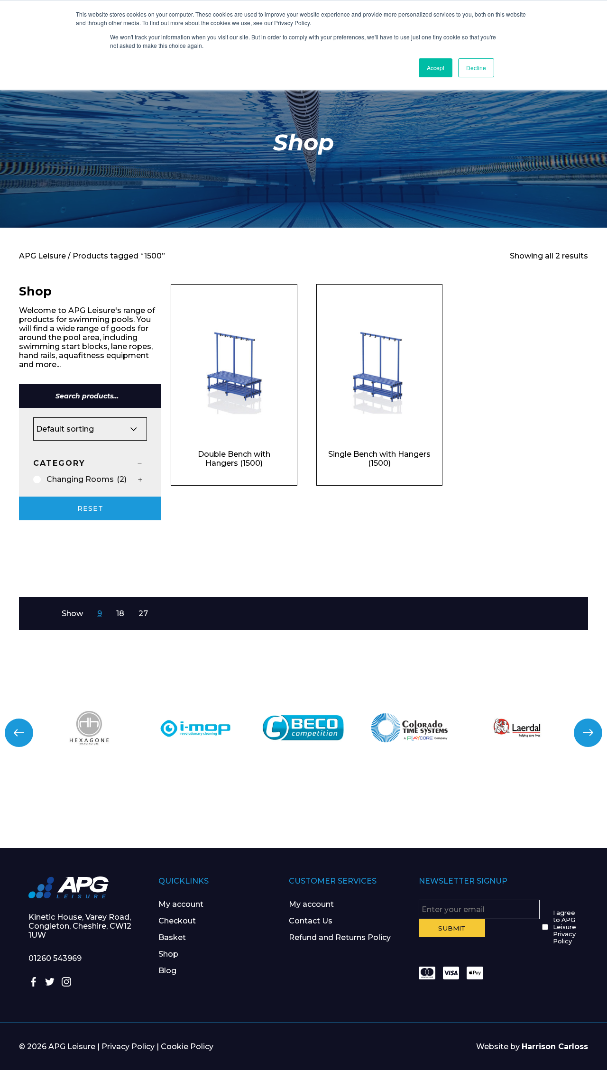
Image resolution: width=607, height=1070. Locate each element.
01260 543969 (55, 958)
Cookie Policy (187, 1046)
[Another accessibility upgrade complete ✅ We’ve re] (50, 814)
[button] (19, 733)
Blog (167, 970)
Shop (168, 954)
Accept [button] (435, 68)
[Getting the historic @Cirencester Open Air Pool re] (151, 814)
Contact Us (310, 920)
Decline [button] (476, 68)
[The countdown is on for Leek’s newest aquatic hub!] (556, 814)
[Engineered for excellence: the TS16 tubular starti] (455, 814)
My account (180, 904)
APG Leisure (42, 255)
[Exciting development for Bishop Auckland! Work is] (354, 814)
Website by (532, 1046)
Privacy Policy (128, 1046)
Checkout (177, 920)
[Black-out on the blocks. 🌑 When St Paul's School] (253, 814)
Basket (172, 937)
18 (120, 613)
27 (143, 613)
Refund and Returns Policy (340, 937)
